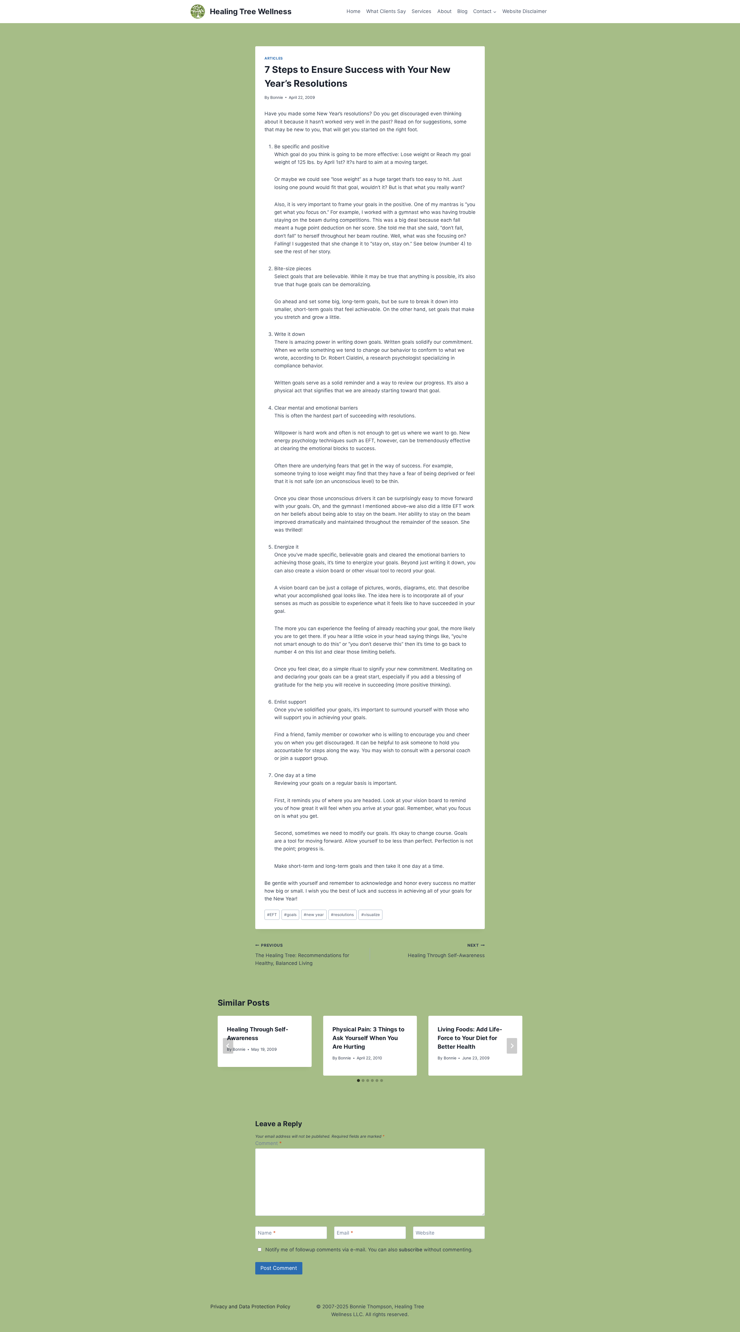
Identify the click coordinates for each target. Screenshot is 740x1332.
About (444, 11)
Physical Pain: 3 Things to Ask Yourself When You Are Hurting (368, 1038)
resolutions (342, 914)
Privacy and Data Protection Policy (250, 1306)
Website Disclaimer (524, 11)
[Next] (512, 1046)
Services (421, 11)
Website (425, 1233)
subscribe (410, 1250)
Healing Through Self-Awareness (446, 950)
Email (345, 1233)
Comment (268, 1143)
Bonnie (276, 97)
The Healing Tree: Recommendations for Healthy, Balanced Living (302, 954)
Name (267, 1233)
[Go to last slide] (228, 1046)
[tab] (358, 1080)
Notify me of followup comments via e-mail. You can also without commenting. (368, 1250)
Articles (273, 58)
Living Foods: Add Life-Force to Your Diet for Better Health (470, 1038)
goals (290, 914)
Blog (462, 11)
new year (314, 914)
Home (353, 11)
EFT (272, 914)
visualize (370, 914)
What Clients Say (386, 11)
